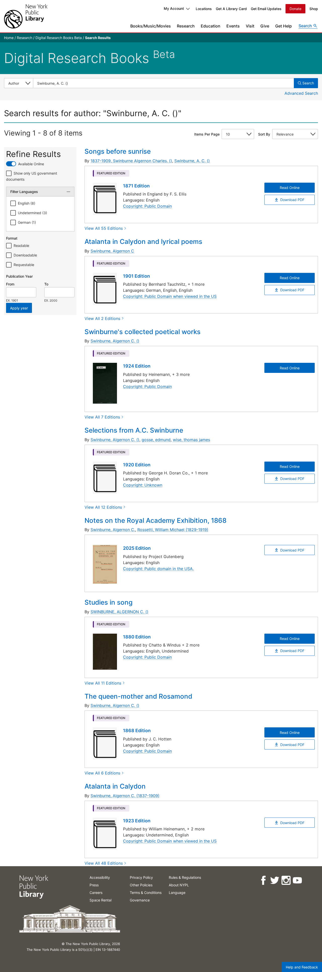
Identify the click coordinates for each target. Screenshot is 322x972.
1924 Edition (136, 366)
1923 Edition (136, 820)
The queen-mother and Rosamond (138, 696)
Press (94, 885)
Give (264, 25)
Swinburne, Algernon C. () (115, 340)
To (46, 284)
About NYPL (179, 885)
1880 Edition (137, 636)
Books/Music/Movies (150, 25)
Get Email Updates (266, 9)
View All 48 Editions (104, 863)
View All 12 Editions (103, 507)
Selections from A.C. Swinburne (134, 430)
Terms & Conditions (146, 892)
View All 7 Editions (102, 416)
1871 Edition (136, 185)
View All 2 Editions (102, 318)
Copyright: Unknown (142, 485)
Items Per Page (207, 134)
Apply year (19, 308)
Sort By (264, 134)
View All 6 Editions (102, 772)
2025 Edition (137, 548)
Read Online (290, 187)
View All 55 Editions (104, 228)
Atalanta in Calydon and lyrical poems (143, 241)
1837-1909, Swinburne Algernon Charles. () (131, 160)
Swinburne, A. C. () (192, 160)
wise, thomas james (191, 439)
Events (233, 25)
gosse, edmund (156, 439)
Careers (96, 892)
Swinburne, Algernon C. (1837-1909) (125, 795)
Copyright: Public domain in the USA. (158, 568)
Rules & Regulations (185, 877)
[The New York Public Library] (25, 16)
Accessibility (100, 877)
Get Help (283, 25)
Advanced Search (301, 93)
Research (186, 25)
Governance (140, 900)
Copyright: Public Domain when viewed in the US (170, 296)
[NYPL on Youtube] (297, 880)
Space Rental (100, 900)
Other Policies (141, 885)
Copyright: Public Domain (147, 206)
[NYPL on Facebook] (263, 880)
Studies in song (109, 602)
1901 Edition (136, 276)
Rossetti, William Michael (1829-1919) (172, 529)
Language (177, 892)
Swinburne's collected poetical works (142, 332)
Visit (250, 25)
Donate (295, 9)
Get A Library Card (231, 9)
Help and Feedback (302, 967)
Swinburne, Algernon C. (113, 529)
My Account (174, 8)
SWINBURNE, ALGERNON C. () (119, 611)
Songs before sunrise (118, 151)
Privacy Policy (141, 877)
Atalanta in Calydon (115, 786)
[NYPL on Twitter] (274, 880)
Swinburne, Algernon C (112, 250)
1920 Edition (136, 464)
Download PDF (292, 200)
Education (210, 25)
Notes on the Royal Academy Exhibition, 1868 (155, 520)
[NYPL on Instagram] (286, 880)
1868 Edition (137, 730)
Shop (313, 9)
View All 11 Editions (103, 683)
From (10, 284)
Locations (204, 9)
